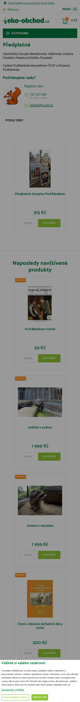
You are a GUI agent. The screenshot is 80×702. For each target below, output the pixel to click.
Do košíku (49, 223)
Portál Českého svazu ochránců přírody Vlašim (31, 3)
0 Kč (74, 21)
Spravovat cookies (12, 689)
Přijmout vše (40, 697)
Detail (28, 223)
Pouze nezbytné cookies (15, 697)
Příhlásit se (13, 9)
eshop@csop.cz (41, 105)
